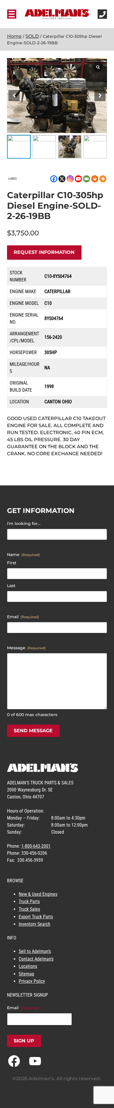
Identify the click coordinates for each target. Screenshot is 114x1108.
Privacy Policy (32, 981)
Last (11, 585)
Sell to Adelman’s (35, 951)
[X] (61, 178)
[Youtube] (78, 178)
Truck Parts (29, 901)
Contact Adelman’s (36, 959)
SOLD (32, 36)
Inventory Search (34, 924)
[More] (102, 178)
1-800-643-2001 (36, 846)
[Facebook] (53, 178)
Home (14, 36)
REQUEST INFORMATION (44, 252)
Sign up (24, 1041)
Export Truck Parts (36, 917)
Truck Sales (29, 909)
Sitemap (26, 974)
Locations (28, 966)
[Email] (86, 178)
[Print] (94, 178)
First (11, 562)
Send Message (33, 730)
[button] (100, 95)
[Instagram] (70, 178)
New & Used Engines (38, 894)
